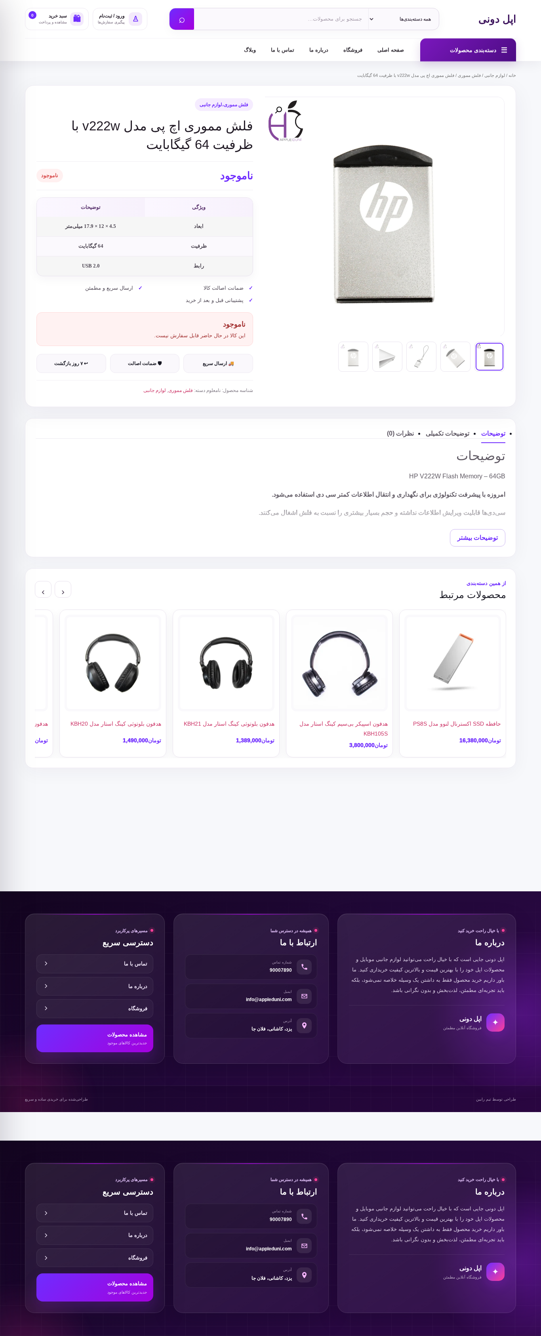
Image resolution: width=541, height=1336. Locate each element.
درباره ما (318, 50)
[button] (278, 110)
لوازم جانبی (494, 75)
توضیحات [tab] (493, 433)
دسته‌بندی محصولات (478, 50)
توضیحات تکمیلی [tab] (447, 433)
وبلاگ (250, 50)
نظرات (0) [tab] (400, 433)
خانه (512, 75)
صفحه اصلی (390, 50)
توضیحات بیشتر (477, 537)
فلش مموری (469, 75)
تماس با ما (282, 50)
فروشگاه (352, 50)
